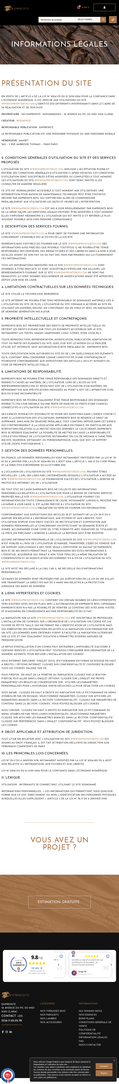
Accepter (104, 1066)
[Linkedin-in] (10, 1032)
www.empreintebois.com (18, 104)
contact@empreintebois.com (11, 1024)
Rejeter (104, 1073)
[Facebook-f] (2, 1032)
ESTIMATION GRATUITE (60, 902)
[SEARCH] (103, 20)
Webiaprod (23, 121)
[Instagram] (6, 1032)
